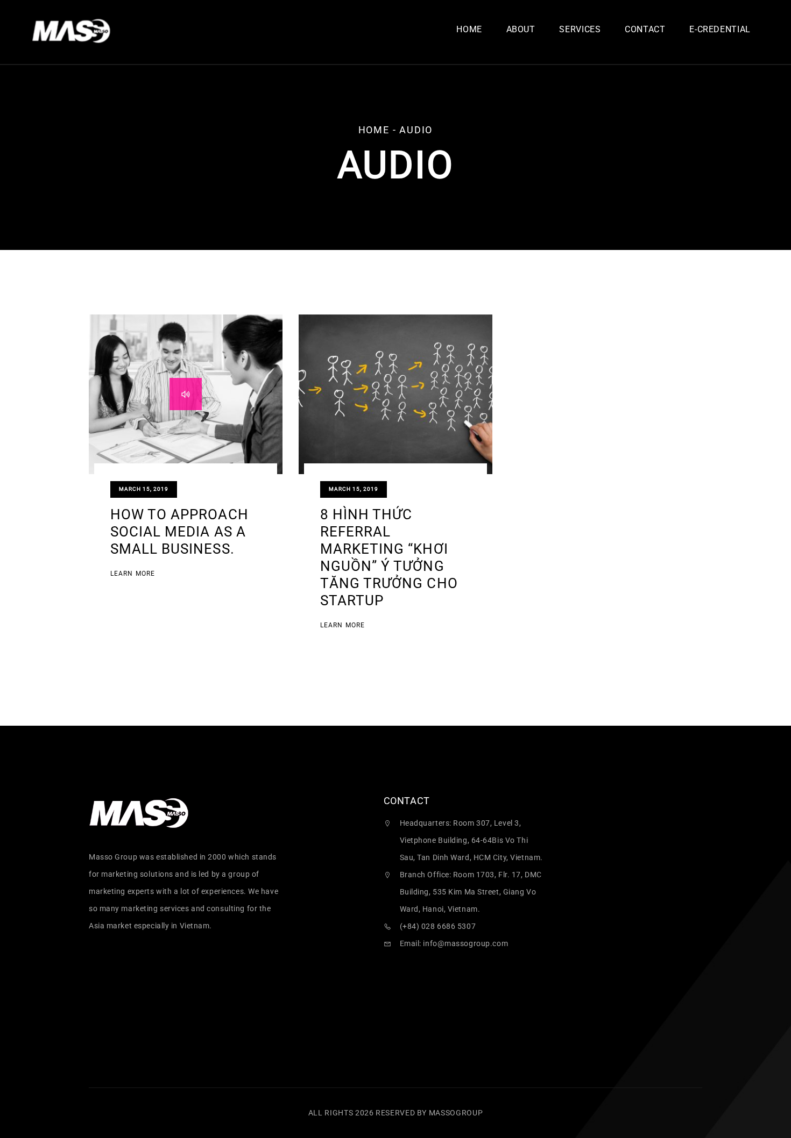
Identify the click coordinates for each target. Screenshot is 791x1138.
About (520, 29)
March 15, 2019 (143, 489)
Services (580, 29)
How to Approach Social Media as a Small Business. (179, 531)
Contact (645, 29)
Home (469, 29)
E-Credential (720, 29)
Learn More (132, 574)
